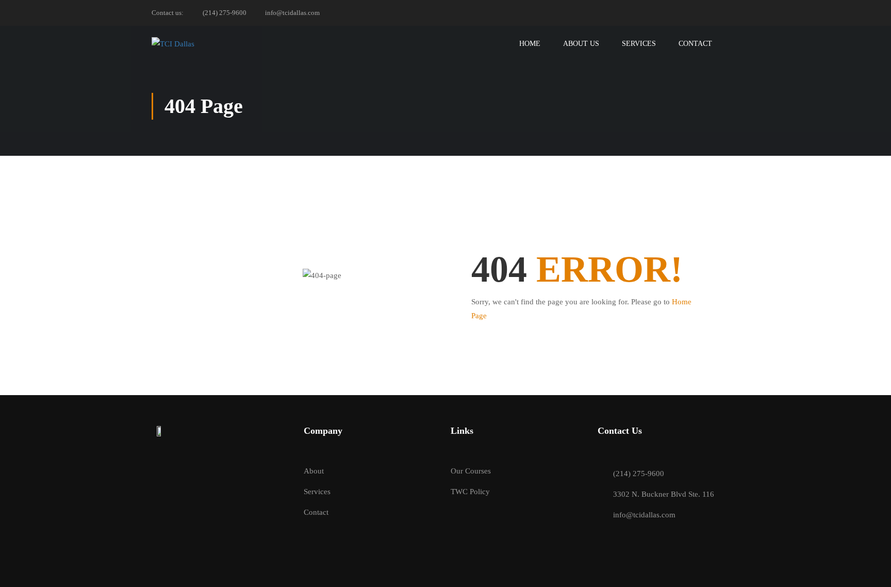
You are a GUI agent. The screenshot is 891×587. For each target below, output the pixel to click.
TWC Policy (470, 491)
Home (529, 43)
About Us (581, 43)
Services (639, 43)
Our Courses (471, 471)
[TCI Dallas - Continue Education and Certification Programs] (182, 44)
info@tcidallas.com (292, 13)
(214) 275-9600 (224, 13)
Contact (695, 43)
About (314, 471)
